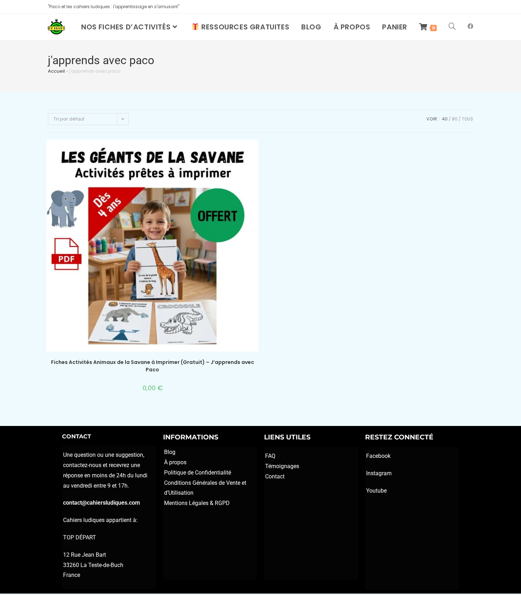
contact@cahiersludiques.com (101, 502)
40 (445, 119)
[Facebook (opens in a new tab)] (470, 26)
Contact (275, 476)
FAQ (270, 456)
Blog (169, 452)
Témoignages (282, 466)
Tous (467, 119)
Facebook (378, 456)
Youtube (376, 490)
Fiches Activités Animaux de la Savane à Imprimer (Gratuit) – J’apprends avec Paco (152, 366)
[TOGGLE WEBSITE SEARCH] (452, 27)
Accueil (56, 71)
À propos (175, 462)
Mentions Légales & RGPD (197, 503)
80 (455, 119)
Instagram (379, 473)
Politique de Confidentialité (197, 472)
